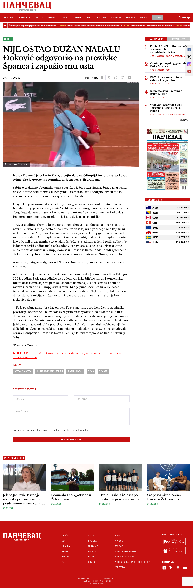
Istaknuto (178, 38)
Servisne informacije (175, 114)
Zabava (77, 17)
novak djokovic (23, 371)
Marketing (120, 567)
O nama (118, 535)
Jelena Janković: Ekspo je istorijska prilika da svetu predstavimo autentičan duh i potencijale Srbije (24, 499)
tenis (91, 371)
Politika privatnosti (125, 551)
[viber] (122, 77)
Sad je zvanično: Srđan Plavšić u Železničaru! (164, 497)
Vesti (38, 17)
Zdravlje (116, 17)
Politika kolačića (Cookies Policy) (132, 562)
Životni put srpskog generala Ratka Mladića (27, 25)
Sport (65, 17)
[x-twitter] (171, 568)
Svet (89, 17)
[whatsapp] (115, 77)
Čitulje (158, 17)
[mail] (129, 77)
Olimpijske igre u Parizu (50, 371)
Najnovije (156, 38)
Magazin (130, 17)
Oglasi (143, 17)
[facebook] (102, 77)
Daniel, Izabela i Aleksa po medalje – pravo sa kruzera (119, 497)
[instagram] (178, 568)
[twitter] (108, 77)
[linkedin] (136, 77)
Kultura (101, 17)
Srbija (91, 535)
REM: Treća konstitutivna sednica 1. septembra (89, 25)
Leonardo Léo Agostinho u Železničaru (71, 497)
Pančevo (23, 17)
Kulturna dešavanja (175, 56)
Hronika (52, 17)
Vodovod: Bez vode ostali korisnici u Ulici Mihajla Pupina (166, 107)
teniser (103, 371)
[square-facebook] (164, 568)
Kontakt (119, 546)
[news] (24, 477)
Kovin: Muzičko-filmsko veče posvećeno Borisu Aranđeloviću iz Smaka (168, 49)
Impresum (119, 541)
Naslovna (9, 17)
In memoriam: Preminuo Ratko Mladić (146, 25)
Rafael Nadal (75, 371)
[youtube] (185, 568)
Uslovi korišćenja (124, 556)
